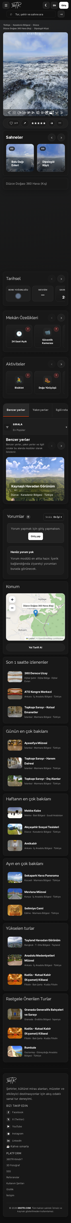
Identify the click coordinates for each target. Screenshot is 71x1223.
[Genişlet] (51, 123)
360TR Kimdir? (14, 1159)
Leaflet (31, 638)
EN (54, 5)
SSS (8, 1171)
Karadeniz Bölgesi (21, 25)
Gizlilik (9, 1189)
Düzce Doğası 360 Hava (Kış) (17, 28)
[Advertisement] (35, 229)
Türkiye (6, 25)
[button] (35, 613)
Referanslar (12, 1177)
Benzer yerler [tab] (16, 409)
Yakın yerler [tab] (40, 409)
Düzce (36, 25)
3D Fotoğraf (13, 1165)
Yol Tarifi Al (35, 647)
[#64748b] (18, 296)
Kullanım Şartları (15, 1183)
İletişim (10, 1195)
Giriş (63, 5)
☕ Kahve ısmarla (17, 1146)
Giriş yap (35, 536)
